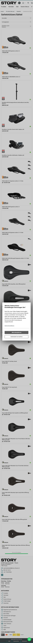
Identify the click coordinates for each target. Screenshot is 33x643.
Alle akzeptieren (16, 332)
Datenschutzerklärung (9, 325)
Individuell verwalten (16, 336)
